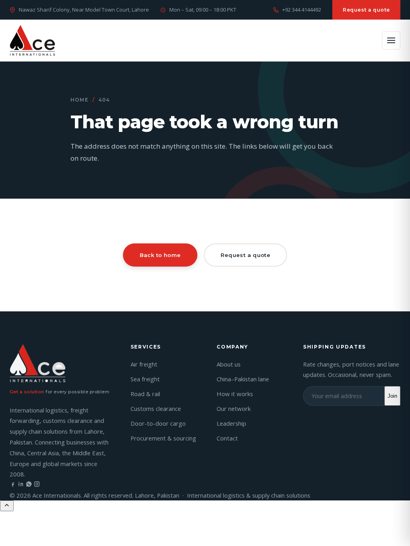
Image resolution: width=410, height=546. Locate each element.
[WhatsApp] (29, 485)
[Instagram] (37, 485)
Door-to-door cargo (158, 423)
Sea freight (145, 379)
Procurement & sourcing (163, 438)
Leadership (231, 423)
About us (229, 364)
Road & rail (145, 394)
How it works (235, 394)
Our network (234, 408)
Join (392, 396)
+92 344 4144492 (301, 9)
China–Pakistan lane (243, 379)
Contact (227, 438)
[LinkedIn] (21, 485)
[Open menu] (391, 40)
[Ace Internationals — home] (32, 40)
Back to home (160, 255)
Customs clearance (156, 408)
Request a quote (366, 10)
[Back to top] (7, 505)
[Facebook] (13, 485)
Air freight (144, 364)
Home (79, 100)
